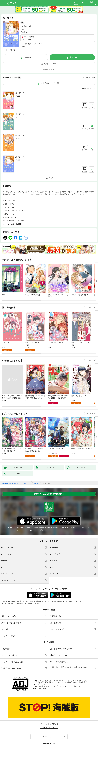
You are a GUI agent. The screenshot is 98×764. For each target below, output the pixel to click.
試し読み (13, 50)
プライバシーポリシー (10, 655)
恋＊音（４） (20, 157)
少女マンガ (15, 207)
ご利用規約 (5, 649)
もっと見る (89, 308)
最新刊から (91, 88)
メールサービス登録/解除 (11, 623)
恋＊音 (13, 217)
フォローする (30, 26)
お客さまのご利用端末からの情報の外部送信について (70, 668)
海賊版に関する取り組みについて (14, 668)
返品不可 (23, 46)
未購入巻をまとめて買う (51, 83)
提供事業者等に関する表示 (61, 649)
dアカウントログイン (9, 636)
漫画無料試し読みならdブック (10, 483)
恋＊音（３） (20, 135)
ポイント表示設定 (57, 629)
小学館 (12, 204)
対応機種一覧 (55, 616)
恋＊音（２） (20, 114)
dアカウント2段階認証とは (12, 662)
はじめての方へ (11, 616)
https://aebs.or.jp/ (40, 688)
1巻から (83, 88)
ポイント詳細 (26, 39)
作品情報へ (47, 69)
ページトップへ (49, 737)
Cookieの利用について (59, 662)
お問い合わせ (6, 629)
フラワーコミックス (18, 211)
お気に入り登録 (89, 77)
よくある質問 (55, 623)
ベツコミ (13, 214)
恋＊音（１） (20, 93)
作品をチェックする (51, 64)
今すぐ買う (74, 57)
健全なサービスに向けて (60, 655)
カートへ (27, 57)
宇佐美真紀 (24, 26)
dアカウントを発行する (49, 724)
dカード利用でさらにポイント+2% (30, 44)
